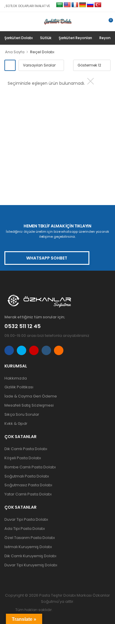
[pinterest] (58, 350)
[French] (74, 5)
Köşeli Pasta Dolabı (22, 458)
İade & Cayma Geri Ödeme (30, 396)
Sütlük (45, 37)
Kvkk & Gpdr (15, 423)
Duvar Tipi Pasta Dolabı (26, 519)
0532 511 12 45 (22, 326)
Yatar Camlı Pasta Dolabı (28, 494)
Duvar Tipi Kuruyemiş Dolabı (30, 565)
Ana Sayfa (14, 52)
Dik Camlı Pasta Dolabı (25, 449)
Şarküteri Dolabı (18, 37)
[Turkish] (97, 5)
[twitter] (21, 350)
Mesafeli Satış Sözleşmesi (29, 405)
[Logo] (55, 21)
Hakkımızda (15, 378)
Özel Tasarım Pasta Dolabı (29, 537)
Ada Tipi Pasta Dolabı (24, 528)
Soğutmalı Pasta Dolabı (26, 476)
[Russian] (90, 5)
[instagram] (34, 350)
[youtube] (46, 350)
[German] (82, 5)
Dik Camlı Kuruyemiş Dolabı (30, 556)
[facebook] (9, 350)
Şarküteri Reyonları (75, 37)
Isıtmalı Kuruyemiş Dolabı (28, 547)
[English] (67, 5)
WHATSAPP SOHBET (46, 258)
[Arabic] (59, 5)
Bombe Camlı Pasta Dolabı (30, 467)
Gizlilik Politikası (18, 387)
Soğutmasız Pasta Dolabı (28, 485)
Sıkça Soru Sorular (21, 414)
